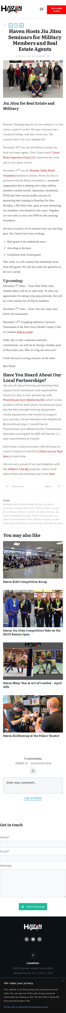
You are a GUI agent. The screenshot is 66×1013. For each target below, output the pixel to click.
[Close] (63, 981)
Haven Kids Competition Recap (33, 564)
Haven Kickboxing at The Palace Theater (33, 718)
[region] (33, 995)
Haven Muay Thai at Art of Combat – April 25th (33, 667)
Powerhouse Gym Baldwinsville (23, 400)
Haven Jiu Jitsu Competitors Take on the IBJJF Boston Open (33, 614)
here (52, 474)
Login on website (33, 798)
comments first (41, 763)
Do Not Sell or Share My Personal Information (26, 1007)
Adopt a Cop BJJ (18, 469)
